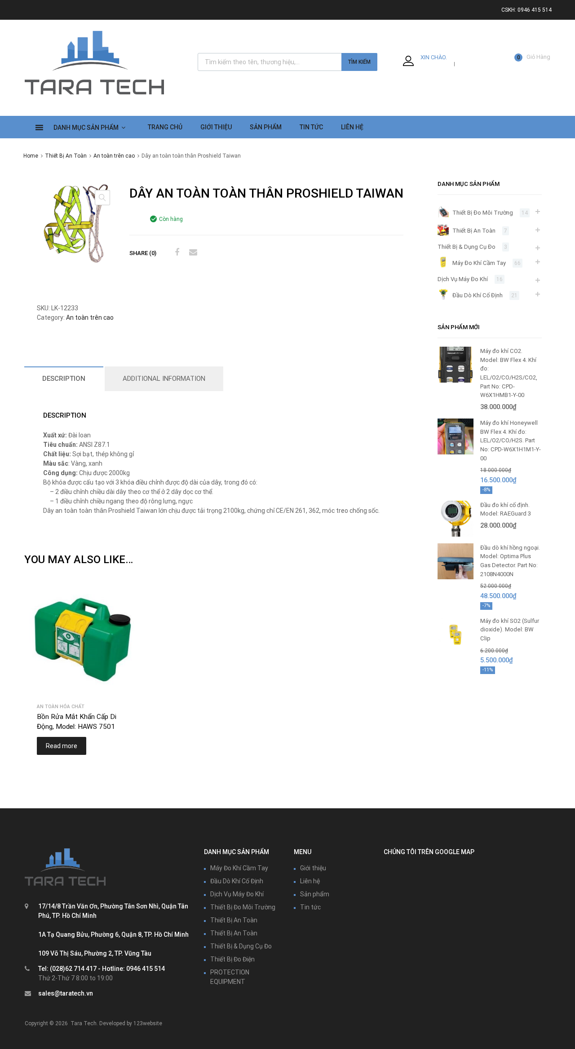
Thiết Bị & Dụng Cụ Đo (466, 246)
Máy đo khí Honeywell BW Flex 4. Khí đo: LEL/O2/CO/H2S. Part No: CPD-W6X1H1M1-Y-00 (510, 440)
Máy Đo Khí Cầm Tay (479, 263)
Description (63, 379)
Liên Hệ (352, 127)
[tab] (63, 378)
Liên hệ (310, 881)
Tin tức (310, 907)
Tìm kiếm (359, 62)
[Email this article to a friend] (192, 252)
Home (30, 156)
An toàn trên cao (114, 156)
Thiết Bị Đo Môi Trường (482, 212)
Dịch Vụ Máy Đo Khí (463, 279)
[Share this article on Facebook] (175, 252)
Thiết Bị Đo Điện (232, 959)
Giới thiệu (216, 127)
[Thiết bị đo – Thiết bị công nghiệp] (94, 96)
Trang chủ (165, 127)
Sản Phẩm (266, 127)
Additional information (164, 379)
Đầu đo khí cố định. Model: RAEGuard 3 (505, 509)
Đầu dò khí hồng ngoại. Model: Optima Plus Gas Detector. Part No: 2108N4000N (510, 560)
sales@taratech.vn (65, 993)
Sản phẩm (314, 894)
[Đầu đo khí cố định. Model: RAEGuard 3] (455, 534)
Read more (61, 745)
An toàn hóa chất (60, 707)
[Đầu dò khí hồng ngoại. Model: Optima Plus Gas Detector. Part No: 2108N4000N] (455, 577)
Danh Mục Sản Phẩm (86, 127)
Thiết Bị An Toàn (66, 156)
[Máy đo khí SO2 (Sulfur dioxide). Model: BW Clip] (455, 650)
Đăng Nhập (436, 63)
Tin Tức (311, 127)
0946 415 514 (535, 10)
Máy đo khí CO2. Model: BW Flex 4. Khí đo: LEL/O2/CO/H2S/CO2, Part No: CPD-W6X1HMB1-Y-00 (508, 373)
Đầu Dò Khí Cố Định (477, 295)
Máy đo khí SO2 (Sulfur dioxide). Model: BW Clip (509, 629)
